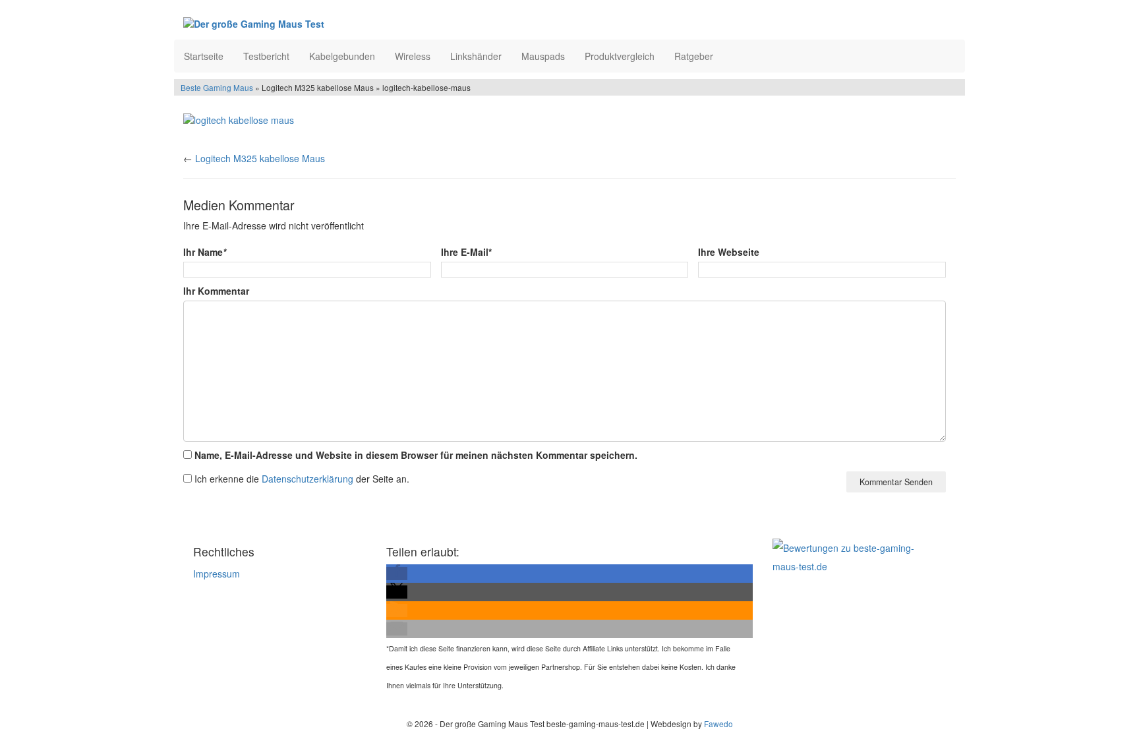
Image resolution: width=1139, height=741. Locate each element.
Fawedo (718, 723)
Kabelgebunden (342, 56)
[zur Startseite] (344, 23)
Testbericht (266, 56)
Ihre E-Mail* (466, 251)
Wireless (412, 56)
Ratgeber (693, 56)
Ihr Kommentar (216, 290)
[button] (396, 573)
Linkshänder (476, 56)
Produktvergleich (620, 56)
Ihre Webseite (728, 251)
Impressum (216, 573)
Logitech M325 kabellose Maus (260, 158)
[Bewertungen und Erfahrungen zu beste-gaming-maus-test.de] (854, 555)
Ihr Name (204, 251)
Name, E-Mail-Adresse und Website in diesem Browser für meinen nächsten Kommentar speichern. (415, 454)
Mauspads (543, 56)
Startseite (203, 56)
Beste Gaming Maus (217, 87)
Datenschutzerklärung (307, 478)
